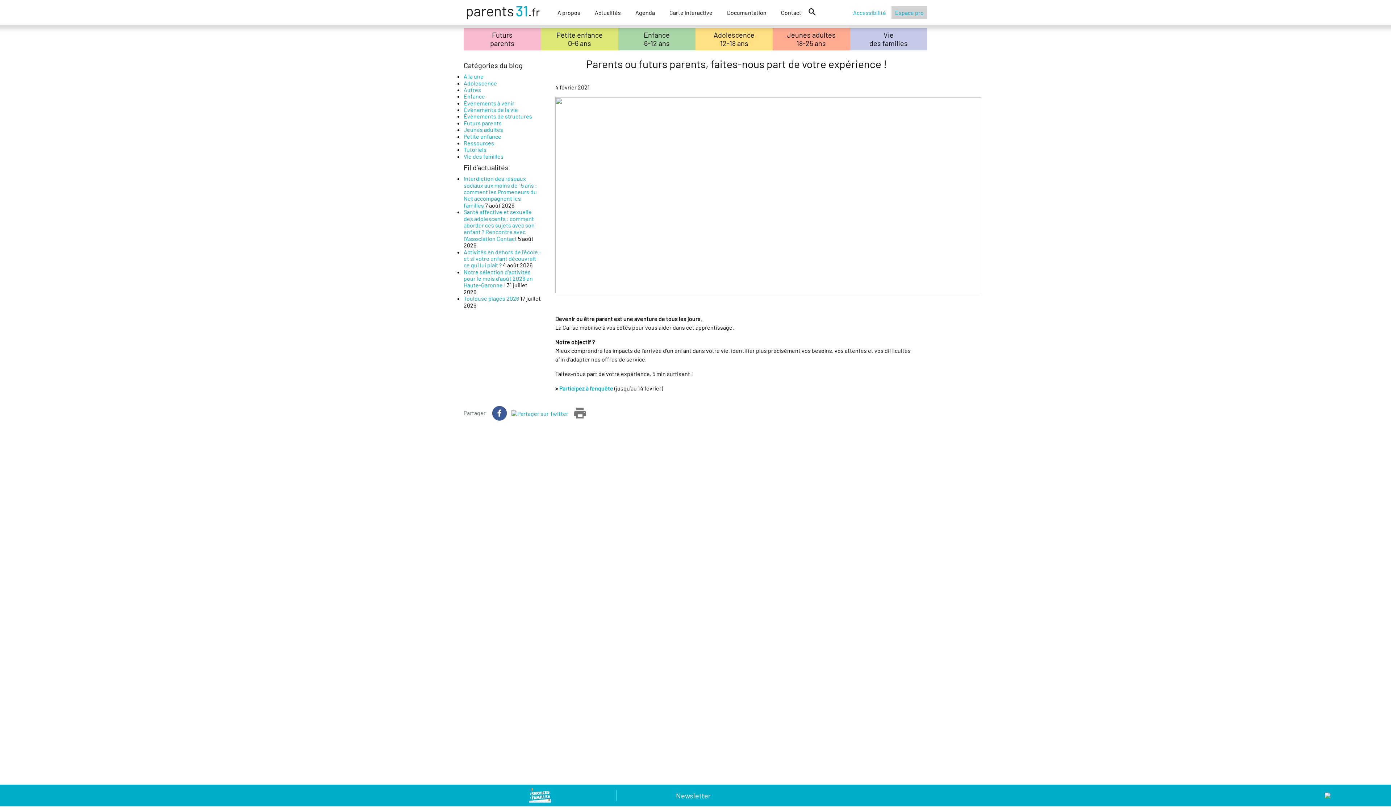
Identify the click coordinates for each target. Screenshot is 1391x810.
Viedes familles (888, 38)
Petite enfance (482, 136)
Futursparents (502, 38)
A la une (474, 76)
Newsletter (693, 795)
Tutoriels (475, 149)
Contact (791, 12)
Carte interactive (691, 12)
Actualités (608, 12)
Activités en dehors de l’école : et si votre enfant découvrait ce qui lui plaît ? (502, 259)
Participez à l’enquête (586, 388)
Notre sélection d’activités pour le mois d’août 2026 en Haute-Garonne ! (498, 278)
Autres (472, 89)
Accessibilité (869, 12)
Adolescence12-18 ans (734, 38)
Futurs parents (483, 123)
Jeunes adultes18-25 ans (811, 38)
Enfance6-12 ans (657, 38)
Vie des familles (484, 156)
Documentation (746, 12)
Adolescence (480, 83)
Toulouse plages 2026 (491, 298)
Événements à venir (489, 103)
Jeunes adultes (483, 129)
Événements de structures (498, 116)
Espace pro (909, 12)
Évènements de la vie (491, 109)
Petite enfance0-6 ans (579, 38)
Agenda (645, 12)
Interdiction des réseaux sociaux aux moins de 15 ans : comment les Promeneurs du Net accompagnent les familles (500, 192)
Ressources (479, 142)
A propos (568, 12)
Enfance (474, 96)
